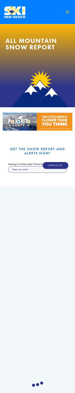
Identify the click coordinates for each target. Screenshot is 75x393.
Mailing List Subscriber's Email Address (29, 164)
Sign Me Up (55, 165)
